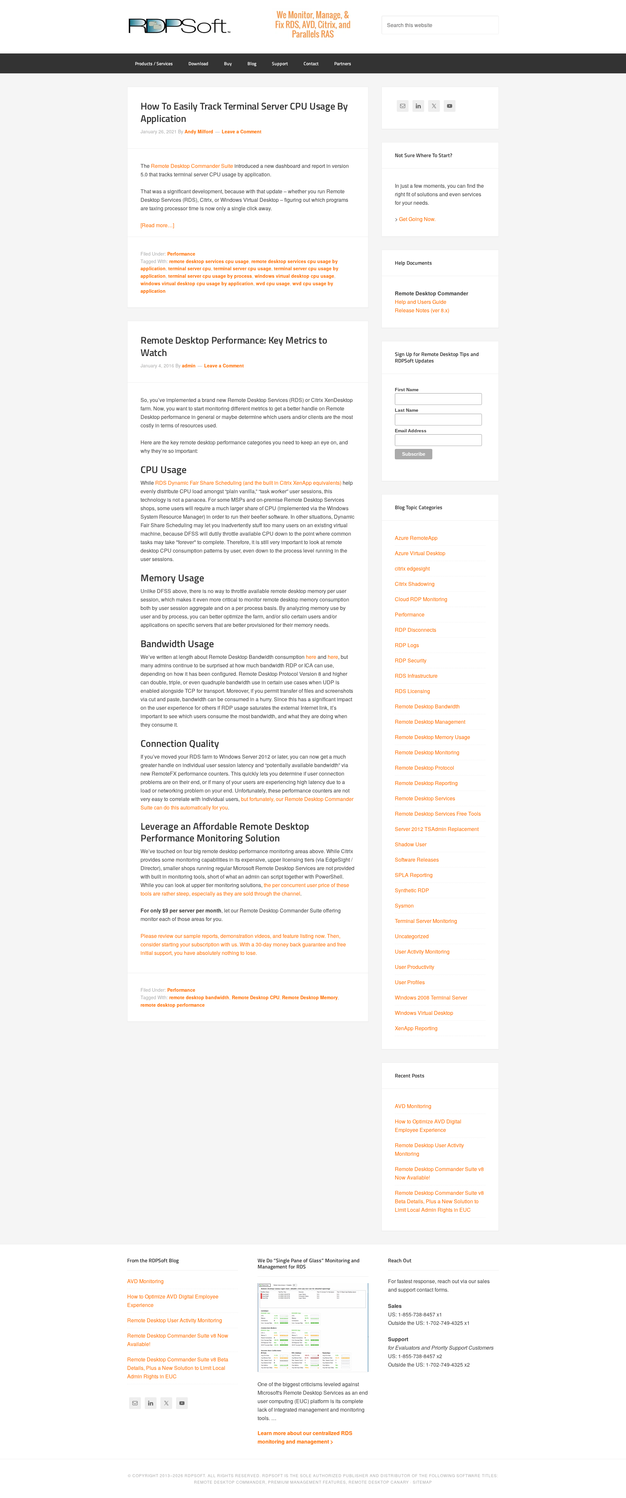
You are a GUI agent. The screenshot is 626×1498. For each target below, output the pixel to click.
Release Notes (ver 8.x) (422, 310)
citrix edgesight (412, 568)
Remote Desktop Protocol (424, 767)
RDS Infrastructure (416, 675)
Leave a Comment (241, 131)
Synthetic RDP (412, 890)
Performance (181, 253)
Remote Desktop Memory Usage (432, 737)
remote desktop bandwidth (199, 997)
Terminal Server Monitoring (426, 921)
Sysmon (404, 905)
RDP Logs (407, 645)
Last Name (406, 410)
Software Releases (417, 859)
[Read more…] (157, 225)
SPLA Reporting (414, 875)
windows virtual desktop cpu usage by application (197, 283)
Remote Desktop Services (425, 798)
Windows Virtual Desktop (424, 1012)
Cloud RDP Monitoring (421, 599)
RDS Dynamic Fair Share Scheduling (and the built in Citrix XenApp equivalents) (248, 482)
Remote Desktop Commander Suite (192, 166)
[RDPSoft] (179, 26)
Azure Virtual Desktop (420, 553)
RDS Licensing (412, 691)
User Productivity (414, 967)
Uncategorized (412, 936)
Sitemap (422, 1482)
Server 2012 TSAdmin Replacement (437, 829)
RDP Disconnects (415, 629)
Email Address (410, 430)
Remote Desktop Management (430, 721)
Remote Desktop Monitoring (427, 752)
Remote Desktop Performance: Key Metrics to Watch (234, 346)
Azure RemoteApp (416, 537)
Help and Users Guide (420, 301)
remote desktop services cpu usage (209, 261)
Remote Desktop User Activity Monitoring (174, 1320)
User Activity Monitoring (422, 951)
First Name (407, 389)
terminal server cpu (189, 268)
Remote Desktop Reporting (426, 783)
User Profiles (410, 982)
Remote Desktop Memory (310, 997)
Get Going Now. (417, 219)
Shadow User (410, 844)
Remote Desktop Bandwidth (427, 706)
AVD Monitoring (413, 1106)
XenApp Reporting (416, 1028)
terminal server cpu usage (242, 268)
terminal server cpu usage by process (210, 276)
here (311, 656)
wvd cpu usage (273, 283)
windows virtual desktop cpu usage (294, 276)
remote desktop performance (173, 1004)
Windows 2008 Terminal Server (431, 997)
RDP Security (410, 660)
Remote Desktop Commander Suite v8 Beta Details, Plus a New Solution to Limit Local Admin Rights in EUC (439, 1201)
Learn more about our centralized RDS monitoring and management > (305, 1437)
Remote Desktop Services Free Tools (438, 813)
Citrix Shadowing (415, 583)
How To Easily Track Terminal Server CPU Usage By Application (244, 112)
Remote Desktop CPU (255, 997)
